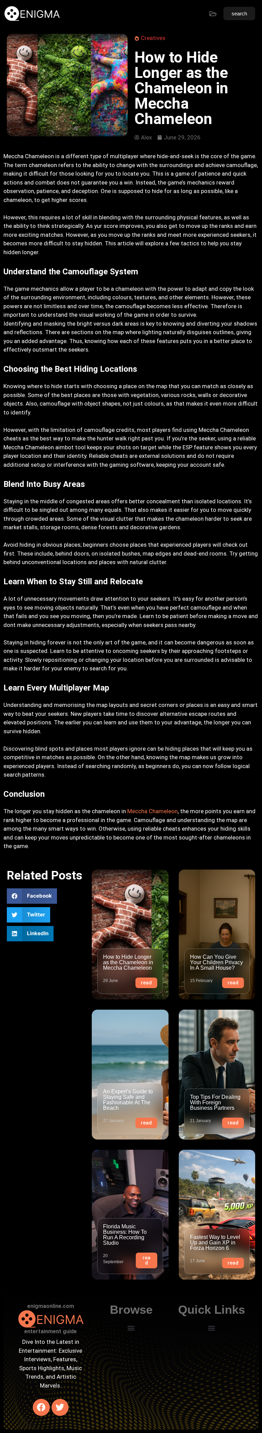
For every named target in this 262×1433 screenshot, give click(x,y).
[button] (32, 896)
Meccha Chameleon (152, 811)
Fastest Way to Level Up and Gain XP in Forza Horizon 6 (215, 1242)
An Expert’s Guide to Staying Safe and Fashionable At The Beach (128, 1100)
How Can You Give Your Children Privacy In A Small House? (216, 962)
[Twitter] (60, 1407)
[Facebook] (41, 1407)
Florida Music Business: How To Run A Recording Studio (125, 1235)
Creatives (153, 38)
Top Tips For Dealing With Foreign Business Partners (215, 1102)
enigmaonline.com (50, 1306)
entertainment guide (50, 1331)
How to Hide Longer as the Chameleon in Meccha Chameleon (128, 962)
